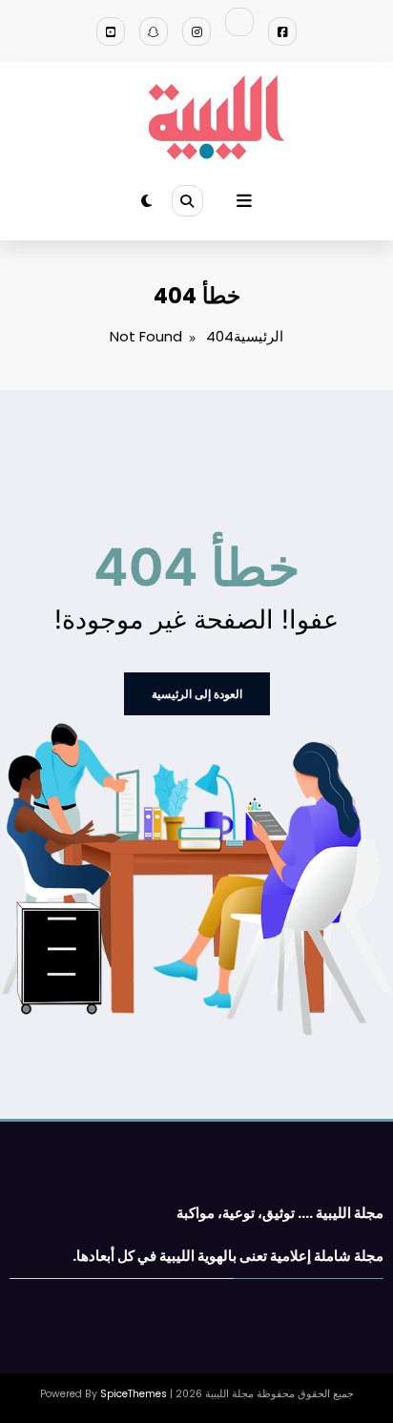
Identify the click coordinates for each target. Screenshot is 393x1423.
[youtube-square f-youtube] (110, 31)
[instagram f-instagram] (196, 31)
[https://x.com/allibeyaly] (239, 22)
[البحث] (187, 200)
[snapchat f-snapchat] (153, 31)
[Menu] (244, 201)
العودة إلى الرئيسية (197, 694)
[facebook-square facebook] (282, 31)
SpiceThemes (133, 1394)
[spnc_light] (146, 201)
